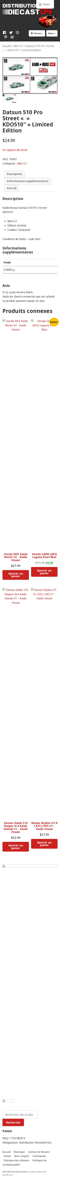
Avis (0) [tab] (11, 188)
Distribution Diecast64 (14, 1171)
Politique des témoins (16, 1160)
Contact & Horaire (39, 1151)
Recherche (13, 1122)
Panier (7, 1156)
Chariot (39, 33)
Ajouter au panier (15, 575)
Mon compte (21, 1156)
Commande (39, 1156)
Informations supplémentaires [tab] (27, 181)
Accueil (6, 46)
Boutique (19, 1151)
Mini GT (18, 46)
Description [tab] (14, 174)
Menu (53, 33)
